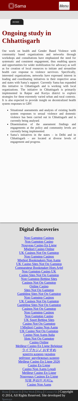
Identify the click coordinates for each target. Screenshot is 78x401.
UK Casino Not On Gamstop (39, 331)
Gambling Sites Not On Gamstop (39, 294)
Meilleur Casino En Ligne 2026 (39, 361)
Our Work (29, 391)
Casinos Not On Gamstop (39, 282)
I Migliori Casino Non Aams (39, 327)
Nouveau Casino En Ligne (39, 245)
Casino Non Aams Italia (39, 335)
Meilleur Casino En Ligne (39, 372)
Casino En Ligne (39, 365)
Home (15, 22)
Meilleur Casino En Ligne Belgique (39, 346)
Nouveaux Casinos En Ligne (39, 376)
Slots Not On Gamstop (39, 338)
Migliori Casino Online (39, 249)
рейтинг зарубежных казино (39, 358)
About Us (16, 391)
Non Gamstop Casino (39, 241)
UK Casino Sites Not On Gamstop (39, 264)
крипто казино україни (39, 354)
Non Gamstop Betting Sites (39, 279)
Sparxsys (7, 399)
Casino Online (39, 342)
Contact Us (51, 391)
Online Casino (39, 286)
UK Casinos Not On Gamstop (39, 252)
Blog (40, 391)
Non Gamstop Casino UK (39, 271)
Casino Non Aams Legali (39, 369)
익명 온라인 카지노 (39, 380)
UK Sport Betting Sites (39, 320)
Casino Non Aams (39, 384)
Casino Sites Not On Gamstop (39, 275)
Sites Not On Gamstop (39, 290)
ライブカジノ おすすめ (39, 350)
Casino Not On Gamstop (39, 323)
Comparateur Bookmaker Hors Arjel (39, 267)
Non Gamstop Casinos (39, 238)
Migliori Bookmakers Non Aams (39, 260)
